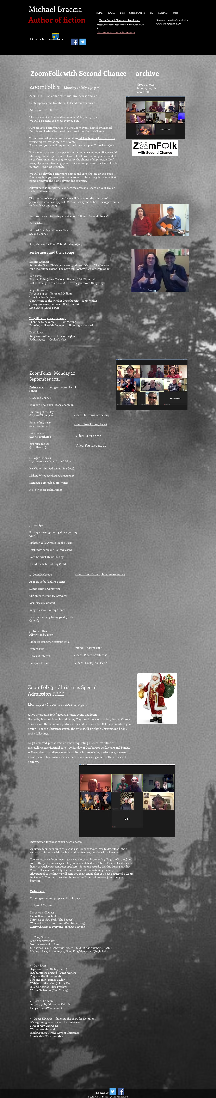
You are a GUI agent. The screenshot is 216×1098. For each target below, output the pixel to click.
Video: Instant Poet (88, 648)
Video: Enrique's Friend (91, 663)
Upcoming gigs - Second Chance (139, 36)
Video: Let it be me (88, 436)
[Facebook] (74, 42)
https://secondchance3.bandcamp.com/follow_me (120, 26)
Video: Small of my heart (90, 424)
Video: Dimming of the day (91, 415)
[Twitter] (82, 42)
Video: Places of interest (90, 655)
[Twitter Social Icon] (113, 1091)
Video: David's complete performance (100, 574)
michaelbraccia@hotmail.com (96, 138)
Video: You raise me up (91, 445)
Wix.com (124, 1096)
